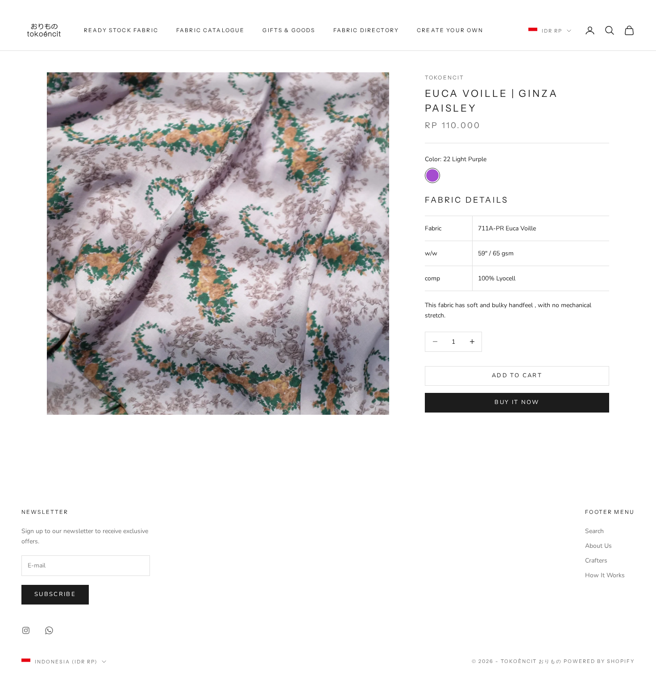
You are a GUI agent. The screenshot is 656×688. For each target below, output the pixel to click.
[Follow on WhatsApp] (49, 630)
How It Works (605, 575)
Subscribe (55, 594)
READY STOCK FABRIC (121, 30)
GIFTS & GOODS (288, 30)
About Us (598, 546)
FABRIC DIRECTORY (366, 30)
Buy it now (516, 402)
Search (594, 531)
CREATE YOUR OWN (450, 30)
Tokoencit (444, 77)
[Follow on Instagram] (25, 630)
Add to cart (517, 375)
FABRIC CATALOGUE (210, 30)
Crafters (596, 560)
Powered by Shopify (599, 661)
